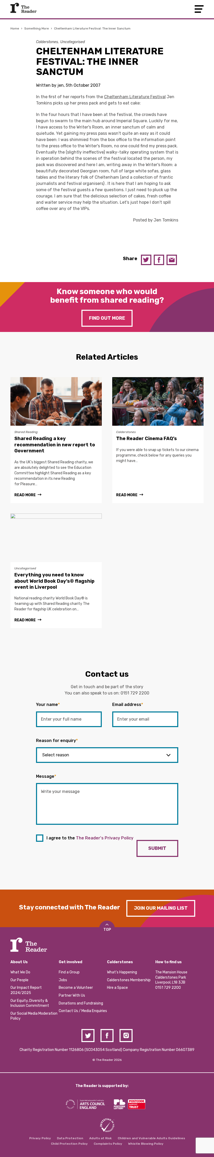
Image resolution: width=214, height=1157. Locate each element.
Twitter (146, 260)
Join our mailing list (161, 908)
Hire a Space (117, 987)
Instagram (126, 1035)
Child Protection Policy (69, 1144)
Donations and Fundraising (81, 1003)
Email (172, 260)
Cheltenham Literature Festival (135, 96)
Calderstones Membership (129, 980)
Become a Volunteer (76, 987)
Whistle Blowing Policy (145, 1144)
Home (14, 28)
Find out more (107, 318)
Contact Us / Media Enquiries (83, 1011)
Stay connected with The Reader (69, 907)
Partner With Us (72, 995)
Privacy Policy (40, 1138)
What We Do (20, 972)
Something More (36, 28)
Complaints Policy (108, 1144)
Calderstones (47, 42)
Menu (199, 9)
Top (107, 929)
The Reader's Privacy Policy (104, 837)
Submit (157, 848)
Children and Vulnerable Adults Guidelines (151, 1138)
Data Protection (70, 1138)
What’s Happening (122, 972)
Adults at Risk (100, 1138)
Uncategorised (72, 42)
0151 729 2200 (135, 693)
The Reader (23, 8)
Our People (19, 980)
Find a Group (69, 972)
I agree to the (89, 837)
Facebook (159, 260)
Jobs (63, 980)
